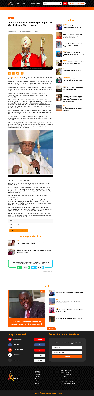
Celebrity (65, 24)
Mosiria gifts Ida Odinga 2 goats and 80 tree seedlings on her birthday (73, 26)
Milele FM (37, 373)
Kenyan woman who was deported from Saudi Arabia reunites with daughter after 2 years (72, 36)
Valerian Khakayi (12, 31)
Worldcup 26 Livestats (77, 3)
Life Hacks (65, 60)
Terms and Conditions (13, 370)
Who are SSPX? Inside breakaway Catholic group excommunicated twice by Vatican (30, 242)
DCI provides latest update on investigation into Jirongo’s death (26, 322)
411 (11, 18)
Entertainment (25, 3)
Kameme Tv (37, 375)
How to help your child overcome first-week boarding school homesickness (73, 79)
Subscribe (67, 356)
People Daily (38, 371)
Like (40, 345)
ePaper (65, 3)
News (17, 3)
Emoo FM (37, 382)
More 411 (51, 328)
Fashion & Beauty (66, 68)
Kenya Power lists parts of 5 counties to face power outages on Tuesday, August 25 (73, 108)
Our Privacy (11, 372)
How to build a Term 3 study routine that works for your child (73, 88)
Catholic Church (16, 77)
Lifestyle (32, 3)
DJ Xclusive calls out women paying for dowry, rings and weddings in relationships (73, 45)
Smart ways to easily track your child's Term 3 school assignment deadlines (73, 62)
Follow (25, 267)
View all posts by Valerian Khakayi (18, 230)
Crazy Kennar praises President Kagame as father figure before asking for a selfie (73, 54)
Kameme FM (38, 376)
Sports (38, 3)
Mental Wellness (66, 77)
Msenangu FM (38, 383)
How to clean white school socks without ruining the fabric (72, 71)
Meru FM (37, 378)
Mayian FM (37, 380)
